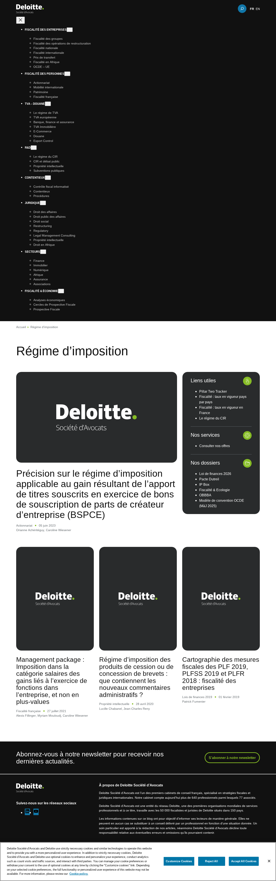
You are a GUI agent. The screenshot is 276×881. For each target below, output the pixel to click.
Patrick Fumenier (193, 701)
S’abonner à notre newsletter (232, 757)
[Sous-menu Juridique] (43, 203)
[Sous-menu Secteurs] (43, 251)
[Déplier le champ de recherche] (242, 8)
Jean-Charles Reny (137, 708)
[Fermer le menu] (20, 20)
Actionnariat (24, 525)
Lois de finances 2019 (197, 697)
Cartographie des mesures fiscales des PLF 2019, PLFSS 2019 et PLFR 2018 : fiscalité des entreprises (220, 673)
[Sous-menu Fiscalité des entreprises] (70, 29)
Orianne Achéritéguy (30, 530)
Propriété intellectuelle (114, 704)
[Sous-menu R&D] (34, 147)
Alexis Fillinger (26, 715)
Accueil (21, 327)
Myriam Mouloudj (49, 715)
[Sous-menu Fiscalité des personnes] (67, 73)
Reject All (211, 861)
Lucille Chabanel (110, 708)
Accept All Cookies (243, 861)
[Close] (269, 861)
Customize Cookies (179, 861)
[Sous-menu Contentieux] (48, 177)
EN (258, 8)
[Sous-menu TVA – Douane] (48, 104)
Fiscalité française (28, 711)
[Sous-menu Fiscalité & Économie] (61, 291)
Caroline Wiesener (58, 530)
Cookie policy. (78, 874)
